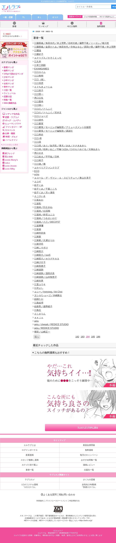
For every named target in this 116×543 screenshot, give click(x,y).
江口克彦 (38, 83)
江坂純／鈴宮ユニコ (44, 214)
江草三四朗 (40, 65)
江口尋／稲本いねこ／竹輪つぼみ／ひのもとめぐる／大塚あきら (67, 149)
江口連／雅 (40, 164)
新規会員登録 (89, 445)
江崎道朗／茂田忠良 (44, 273)
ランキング (43, 26)
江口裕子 (38, 160)
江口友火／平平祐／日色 (46, 156)
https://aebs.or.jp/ (85, 521)
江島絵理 (38, 303)
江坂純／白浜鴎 (42, 211)
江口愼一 (38, 105)
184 (88, 337)
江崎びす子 (40, 262)
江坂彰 (37, 203)
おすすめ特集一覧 (89, 460)
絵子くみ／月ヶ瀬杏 (44, 192)
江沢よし (38, 288)
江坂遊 (37, 229)
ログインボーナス (30, 450)
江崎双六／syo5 (42, 255)
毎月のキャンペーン (89, 455)
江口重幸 (38, 101)
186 (98, 337)
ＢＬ (39, 17)
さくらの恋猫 (89, 479)
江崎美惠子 (40, 266)
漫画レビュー (89, 465)
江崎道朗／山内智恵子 (45, 277)
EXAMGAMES (41, 69)
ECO (36, 171)
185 (93, 337)
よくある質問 (50, 494)
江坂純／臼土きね (43, 207)
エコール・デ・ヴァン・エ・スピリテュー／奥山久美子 (62, 178)
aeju (36, 321)
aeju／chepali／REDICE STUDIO (51, 324)
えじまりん (40, 314)
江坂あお (38, 200)
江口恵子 (38, 90)
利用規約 (39, 501)
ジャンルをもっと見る (10, 144)
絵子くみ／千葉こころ (45, 189)
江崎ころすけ (41, 247)
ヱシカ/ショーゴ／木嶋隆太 (48, 295)
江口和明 (38, 76)
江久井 (37, 61)
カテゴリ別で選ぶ (30, 465)
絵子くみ (38, 185)
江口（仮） (40, 79)
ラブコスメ (30, 479)
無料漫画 (101, 26)
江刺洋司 (38, 244)
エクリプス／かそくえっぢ (47, 58)
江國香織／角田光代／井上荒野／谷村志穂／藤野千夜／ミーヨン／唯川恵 (71, 43)
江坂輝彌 (38, 225)
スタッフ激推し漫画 (30, 460)
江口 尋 (38, 138)
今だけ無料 (72, 26)
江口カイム (40, 72)
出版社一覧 (89, 470)
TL (23, 17)
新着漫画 (30, 455)
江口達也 (38, 120)
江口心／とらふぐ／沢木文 (47, 112)
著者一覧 (30, 470)
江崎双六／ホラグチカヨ (46, 259)
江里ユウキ (40, 284)
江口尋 (37, 142)
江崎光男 (38, 281)
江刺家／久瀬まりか (44, 240)
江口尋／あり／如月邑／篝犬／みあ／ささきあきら (60, 145)
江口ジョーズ (41, 116)
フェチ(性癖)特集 (90, 17)
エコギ (37, 181)
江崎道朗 (38, 270)
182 (77, 337)
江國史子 (38, 54)
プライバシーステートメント (56, 501)
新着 (14, 26)
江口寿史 (38, 134)
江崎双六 (38, 251)
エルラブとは (30, 445)
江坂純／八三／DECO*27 (47, 222)
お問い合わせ (68, 494)
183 (82, 337)
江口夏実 (38, 123)
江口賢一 (38, 94)
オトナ (55, 17)
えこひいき (40, 196)
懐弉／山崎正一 (42, 332)
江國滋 (37, 50)
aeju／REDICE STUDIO (46, 328)
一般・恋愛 (8, 17)
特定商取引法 (74, 501)
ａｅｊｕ (38, 317)
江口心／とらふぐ (43, 109)
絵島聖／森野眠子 (43, 306)
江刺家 (37, 236)
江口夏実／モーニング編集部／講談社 (53, 131)
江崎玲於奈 (40, 233)
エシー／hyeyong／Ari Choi (48, 292)
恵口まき (38, 153)
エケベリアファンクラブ (46, 167)
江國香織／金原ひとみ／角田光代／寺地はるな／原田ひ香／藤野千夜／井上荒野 (75, 47)
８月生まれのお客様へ (11, 36)
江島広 (37, 310)
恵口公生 (38, 98)
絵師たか (38, 299)
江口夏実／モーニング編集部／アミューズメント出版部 (62, 127)
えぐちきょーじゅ (43, 87)
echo (36, 174)
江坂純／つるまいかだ (45, 218)
